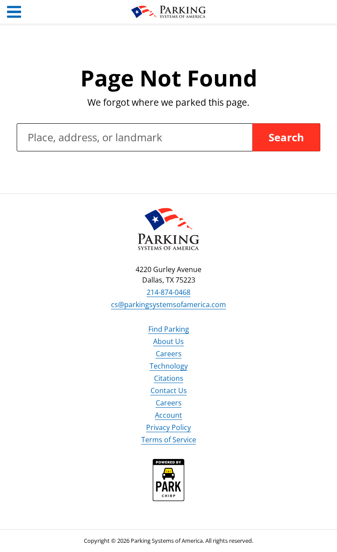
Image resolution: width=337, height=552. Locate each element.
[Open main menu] (14, 12)
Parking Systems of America (168, 12)
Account (168, 415)
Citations (168, 378)
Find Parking (168, 329)
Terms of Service (168, 439)
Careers (169, 353)
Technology (169, 366)
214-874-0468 (168, 292)
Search (286, 137)
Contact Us (169, 390)
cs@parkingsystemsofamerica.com (168, 304)
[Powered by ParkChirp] (168, 487)
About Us (168, 341)
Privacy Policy (168, 427)
